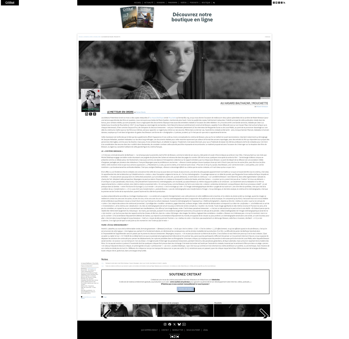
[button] (237, 157)
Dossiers (161, 3)
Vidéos (183, 3)
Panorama (172, 3)
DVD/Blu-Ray (97, 36)
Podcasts (194, 3)
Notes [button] (104, 259)
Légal (205, 330)
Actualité (148, 3)
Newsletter (177, 330)
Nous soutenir (193, 330)
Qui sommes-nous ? (149, 330)
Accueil (137, 3)
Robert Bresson (92, 268)
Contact (165, 330)
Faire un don (185, 289)
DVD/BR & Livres (88, 36)
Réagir (105, 297)
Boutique (206, 3)
